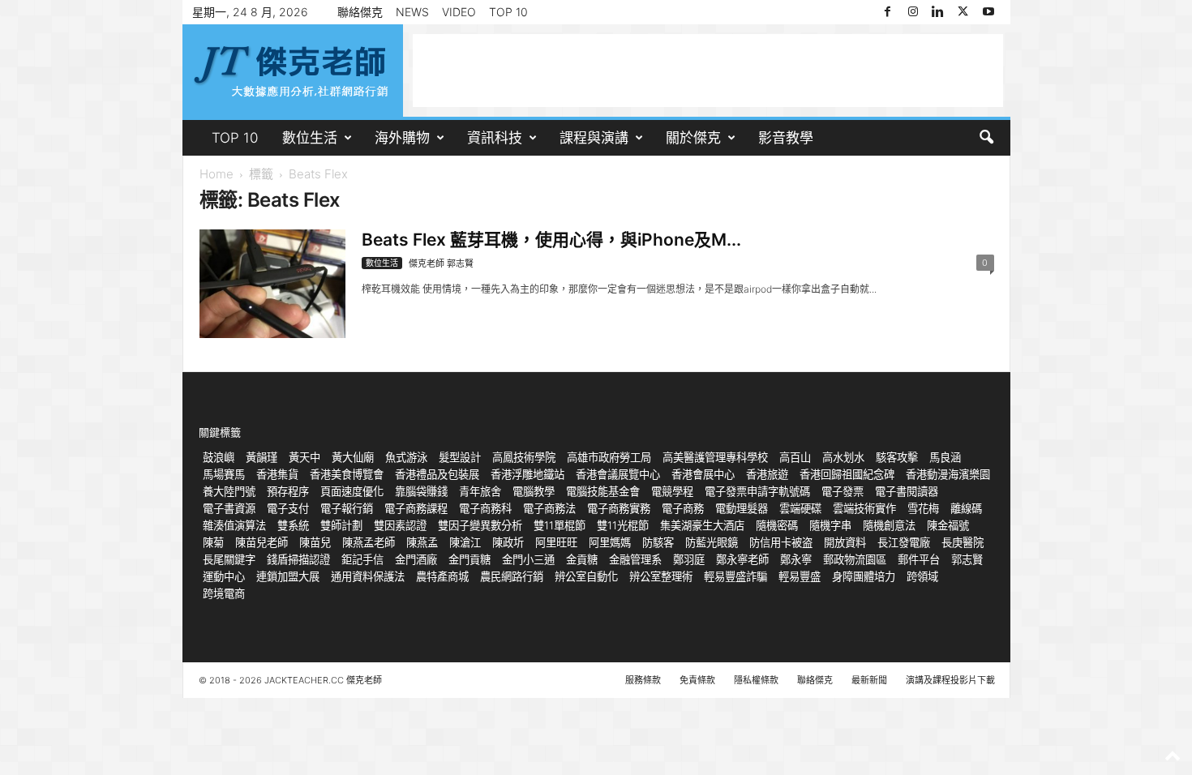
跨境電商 (224, 593)
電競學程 (672, 491)
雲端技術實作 (864, 508)
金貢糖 (582, 559)
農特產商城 (442, 576)
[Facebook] (888, 12)
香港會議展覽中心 (618, 474)
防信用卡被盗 (781, 542)
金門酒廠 (416, 559)
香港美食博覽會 (347, 474)
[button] (986, 138)
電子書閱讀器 (906, 491)
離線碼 (966, 508)
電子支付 (288, 508)
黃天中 (304, 457)
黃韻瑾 (261, 457)
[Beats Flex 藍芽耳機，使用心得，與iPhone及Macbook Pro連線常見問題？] (272, 283)
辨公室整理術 (660, 576)
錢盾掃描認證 (298, 559)
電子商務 (683, 508)
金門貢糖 (469, 559)
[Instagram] (913, 12)
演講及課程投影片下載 (950, 680)
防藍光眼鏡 (711, 542)
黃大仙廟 (353, 457)
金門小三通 (528, 559)
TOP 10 (508, 12)
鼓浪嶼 (218, 457)
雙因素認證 (400, 525)
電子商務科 (485, 508)
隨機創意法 (889, 525)
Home (216, 174)
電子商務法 (549, 508)
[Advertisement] (708, 70)
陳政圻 (508, 542)
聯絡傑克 (360, 12)
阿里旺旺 (556, 542)
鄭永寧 (796, 559)
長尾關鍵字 (229, 559)
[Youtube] (988, 12)
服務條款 (643, 680)
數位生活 (309, 138)
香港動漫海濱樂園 (948, 474)
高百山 (795, 457)
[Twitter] (963, 12)
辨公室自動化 (586, 576)
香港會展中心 (703, 474)
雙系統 (293, 525)
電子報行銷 (346, 508)
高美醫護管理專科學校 (715, 457)
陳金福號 (948, 525)
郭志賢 (967, 559)
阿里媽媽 (610, 542)
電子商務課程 (416, 508)
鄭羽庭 (689, 559)
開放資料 (845, 542)
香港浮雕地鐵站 (527, 474)
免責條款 (697, 680)
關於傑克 (693, 138)
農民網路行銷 (511, 576)
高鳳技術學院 (523, 457)
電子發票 (842, 491)
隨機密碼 (777, 525)
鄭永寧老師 (742, 559)
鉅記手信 (362, 559)
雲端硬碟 (800, 508)
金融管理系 (635, 559)
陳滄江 (465, 542)
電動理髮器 (741, 508)
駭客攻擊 (897, 457)
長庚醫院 (962, 542)
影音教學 (785, 138)
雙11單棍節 (559, 525)
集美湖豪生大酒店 (702, 525)
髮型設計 (460, 457)
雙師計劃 (341, 525)
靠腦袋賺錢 (421, 491)
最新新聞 (869, 680)
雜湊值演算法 (234, 525)
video (459, 12)
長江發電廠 (903, 542)
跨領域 (922, 576)
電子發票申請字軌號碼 (757, 491)
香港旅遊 (767, 474)
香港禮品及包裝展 (437, 474)
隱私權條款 (756, 680)
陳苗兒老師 (261, 542)
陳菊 (213, 542)
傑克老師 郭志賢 (441, 263)
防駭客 (658, 542)
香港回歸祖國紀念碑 (847, 474)
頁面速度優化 (352, 491)
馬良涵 (945, 457)
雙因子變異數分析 (480, 525)
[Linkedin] (938, 12)
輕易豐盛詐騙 (735, 576)
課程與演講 (594, 138)
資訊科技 (494, 138)
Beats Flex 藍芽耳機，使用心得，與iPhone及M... (551, 239)
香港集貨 (277, 474)
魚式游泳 (406, 457)
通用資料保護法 (368, 576)
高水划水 (843, 457)
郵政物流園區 (854, 559)
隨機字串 (830, 525)
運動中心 (224, 576)
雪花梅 (923, 508)
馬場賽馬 (224, 474)
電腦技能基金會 (603, 491)
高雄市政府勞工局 (609, 457)
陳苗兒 (315, 542)
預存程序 (288, 491)
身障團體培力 (863, 576)
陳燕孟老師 (368, 542)
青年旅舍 (480, 491)
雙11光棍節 (623, 525)
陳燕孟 (422, 542)
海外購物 (402, 138)
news (412, 12)
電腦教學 (533, 491)
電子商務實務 (618, 508)
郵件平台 (919, 559)
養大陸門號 (229, 491)
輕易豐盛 (799, 576)
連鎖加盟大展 (287, 576)
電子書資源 (229, 508)
